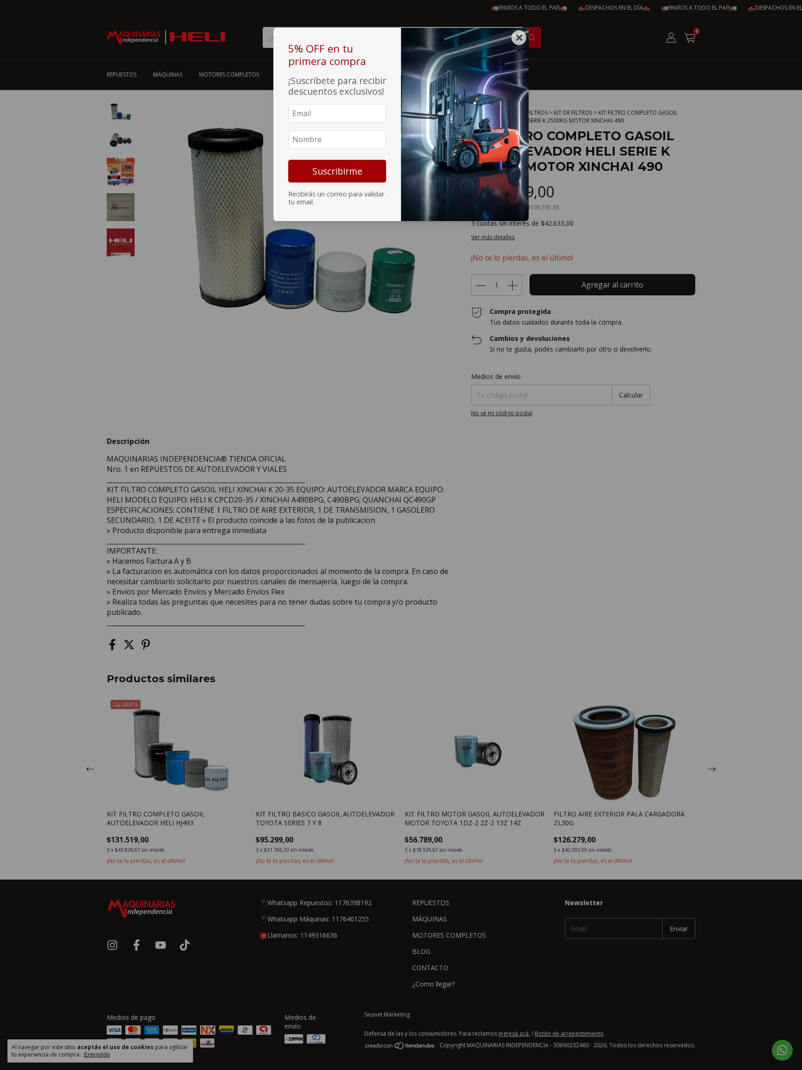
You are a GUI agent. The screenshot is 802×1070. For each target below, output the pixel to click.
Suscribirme (337, 171)
